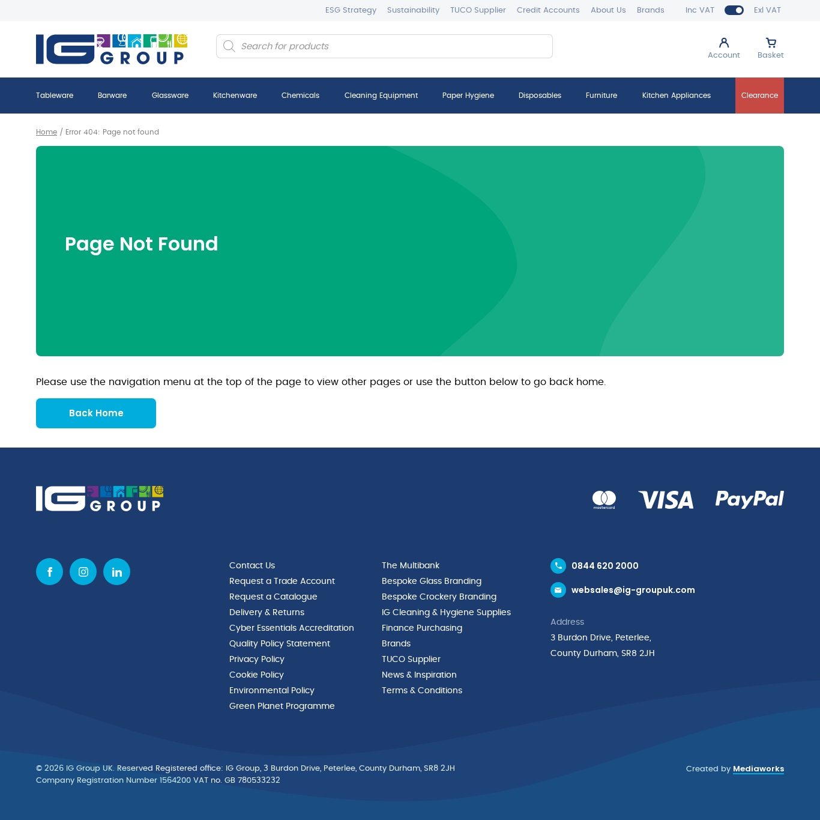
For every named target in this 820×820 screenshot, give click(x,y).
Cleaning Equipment (381, 95)
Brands (651, 10)
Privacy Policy (257, 659)
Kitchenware (235, 95)
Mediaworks (758, 768)
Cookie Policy (256, 675)
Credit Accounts (548, 10)
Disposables (540, 95)
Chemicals (300, 95)
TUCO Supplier (478, 10)
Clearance (759, 95)
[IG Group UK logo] (111, 49)
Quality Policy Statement (279, 644)
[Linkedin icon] (116, 571)
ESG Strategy (350, 10)
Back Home (96, 413)
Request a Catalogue (273, 597)
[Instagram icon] (83, 571)
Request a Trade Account (282, 581)
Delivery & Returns (266, 613)
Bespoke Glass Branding (431, 581)
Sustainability (413, 10)
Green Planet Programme (282, 706)
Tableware (54, 95)
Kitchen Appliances (676, 95)
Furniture (601, 95)
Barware (112, 95)
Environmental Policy (272, 691)
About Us (608, 10)
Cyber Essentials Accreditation (291, 628)
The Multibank (410, 566)
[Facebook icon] (49, 571)
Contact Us (252, 566)
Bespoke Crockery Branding (439, 597)
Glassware (170, 95)
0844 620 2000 (605, 566)
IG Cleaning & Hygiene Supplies (446, 613)
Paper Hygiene (468, 95)
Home (46, 132)
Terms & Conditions (422, 691)
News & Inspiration (419, 675)
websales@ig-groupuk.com (633, 590)
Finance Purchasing (422, 628)
